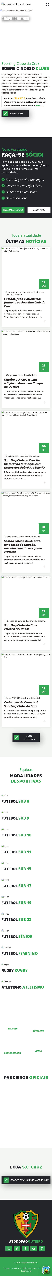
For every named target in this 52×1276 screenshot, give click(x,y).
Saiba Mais (16, 113)
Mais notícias (29, 737)
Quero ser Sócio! (13, 209)
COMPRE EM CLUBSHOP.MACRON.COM (29, 1180)
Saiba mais (39, 209)
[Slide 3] (30, 43)
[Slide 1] (21, 43)
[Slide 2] (26, 43)
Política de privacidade (32, 1268)
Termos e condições (12, 1268)
